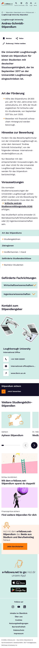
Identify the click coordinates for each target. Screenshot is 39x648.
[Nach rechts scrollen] (34, 445)
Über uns (19, 617)
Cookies (18, 620)
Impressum (19, 633)
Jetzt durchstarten (15, 546)
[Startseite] (2, 12)
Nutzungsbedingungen (18, 623)
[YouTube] (18, 606)
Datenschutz (18, 630)
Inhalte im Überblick (18, 613)
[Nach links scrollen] (25, 445)
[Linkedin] (24, 606)
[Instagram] (13, 606)
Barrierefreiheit (18, 627)
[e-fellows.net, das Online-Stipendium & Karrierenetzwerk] (7, 4)
